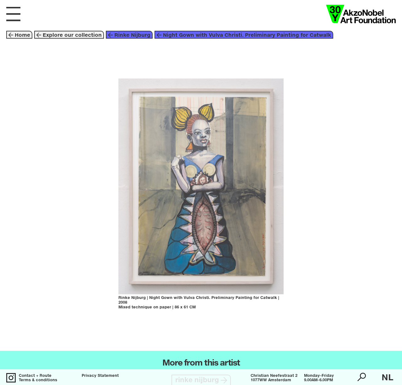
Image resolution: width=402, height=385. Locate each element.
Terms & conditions (38, 380)
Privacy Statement (100, 376)
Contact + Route (35, 376)
